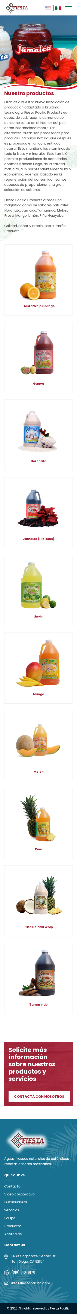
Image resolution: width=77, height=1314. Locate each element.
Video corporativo (19, 1194)
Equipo (9, 1218)
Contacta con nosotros (39, 1096)
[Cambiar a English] (48, 8)
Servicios (11, 1210)
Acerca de (13, 1234)
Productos (13, 1226)
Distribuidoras (15, 1202)
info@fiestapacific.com (30, 1283)
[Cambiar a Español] (57, 8)
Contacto (12, 1186)
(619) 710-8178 (23, 1272)
